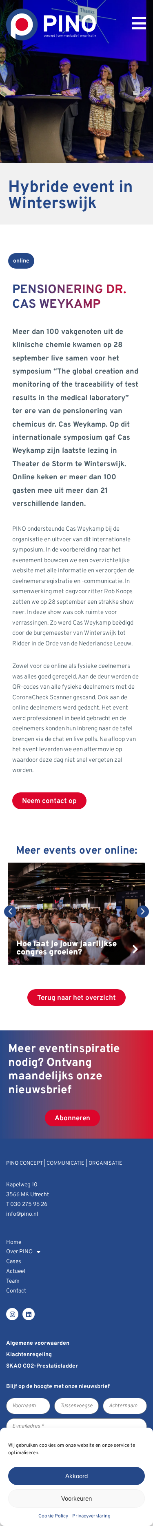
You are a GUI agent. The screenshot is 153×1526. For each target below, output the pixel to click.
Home (13, 1242)
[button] (10, 911)
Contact (16, 1291)
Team (13, 1281)
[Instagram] (12, 1314)
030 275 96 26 (28, 1204)
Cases (13, 1261)
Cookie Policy (53, 1516)
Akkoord (76, 1476)
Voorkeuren (76, 1498)
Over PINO (19, 1251)
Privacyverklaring (91, 1516)
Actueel (15, 1271)
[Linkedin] (28, 1314)
